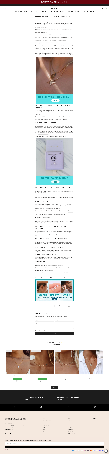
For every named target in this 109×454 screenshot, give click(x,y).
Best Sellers (18, 11)
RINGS (50, 11)
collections (90, 11)
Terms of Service (63, 316)
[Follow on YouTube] (10, 433)
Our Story (44, 418)
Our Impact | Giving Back (47, 420)
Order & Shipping (71, 423)
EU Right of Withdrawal (72, 433)
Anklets (77, 11)
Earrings (62, 11)
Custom (26, 11)
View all (54, 387)
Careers (44, 429)
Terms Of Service (71, 427)
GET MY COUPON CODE (54, 446)
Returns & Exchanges (71, 425)
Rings (93, 420)
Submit (54, 333)
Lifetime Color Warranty (47, 423)
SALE (32, 11)
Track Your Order (71, 422)
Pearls (56, 11)
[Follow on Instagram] (5, 433)
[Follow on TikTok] (13, 433)
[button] (106, 451)
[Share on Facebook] (40, 306)
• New (36, 11)
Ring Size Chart (70, 431)
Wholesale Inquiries (46, 427)
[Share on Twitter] (49, 306)
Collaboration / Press (46, 425)
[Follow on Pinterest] (7, 433)
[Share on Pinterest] (59, 306)
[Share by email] (69, 306)
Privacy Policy (56, 316)
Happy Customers (46, 422)
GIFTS (83, 11)
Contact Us (70, 420)
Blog (43, 431)
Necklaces (43, 11)
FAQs (69, 418)
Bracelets (70, 11)
